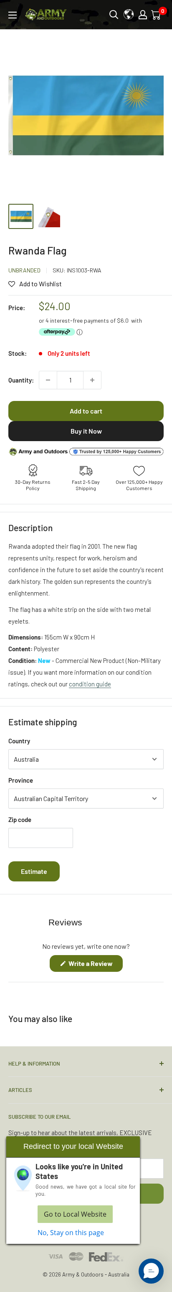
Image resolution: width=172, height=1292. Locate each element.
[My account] (143, 14)
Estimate (34, 871)
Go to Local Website (75, 1214)
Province (20, 780)
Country (19, 741)
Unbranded (24, 270)
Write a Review (95, 965)
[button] (151, 1271)
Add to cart (86, 411)
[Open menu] (12, 15)
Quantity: (21, 380)
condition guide (90, 684)
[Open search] (114, 14)
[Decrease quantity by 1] (48, 380)
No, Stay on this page (71, 1232)
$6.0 (123, 320)
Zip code (19, 819)
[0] (156, 14)
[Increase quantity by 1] (92, 380)
